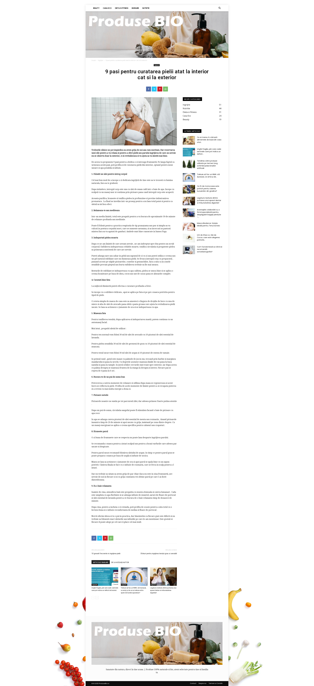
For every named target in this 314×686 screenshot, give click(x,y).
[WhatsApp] (165, 89)
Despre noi (202, 683)
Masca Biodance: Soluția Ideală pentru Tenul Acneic (208, 224)
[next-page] (96, 597)
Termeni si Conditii (215, 683)
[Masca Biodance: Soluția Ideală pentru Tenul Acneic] (189, 226)
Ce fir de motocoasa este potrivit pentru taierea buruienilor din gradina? (208, 188)
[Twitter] (154, 89)
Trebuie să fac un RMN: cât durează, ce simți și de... (208, 175)
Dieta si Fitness (121, 8)
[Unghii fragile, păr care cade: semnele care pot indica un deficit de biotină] (105, 576)
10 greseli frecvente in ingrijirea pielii (106, 553)
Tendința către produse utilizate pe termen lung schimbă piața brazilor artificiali (207, 164)
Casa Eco (107, 8)
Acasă (94, 60)
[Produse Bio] (157, 34)
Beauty (96, 8)
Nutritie (145, 8)
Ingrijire (135, 8)
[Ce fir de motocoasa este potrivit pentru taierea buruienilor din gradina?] (189, 189)
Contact (193, 683)
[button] (219, 8)
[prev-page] (93, 597)
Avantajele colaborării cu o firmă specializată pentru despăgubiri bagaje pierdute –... (209, 213)
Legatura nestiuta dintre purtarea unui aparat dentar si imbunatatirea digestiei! (163, 590)
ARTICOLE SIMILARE (100, 562)
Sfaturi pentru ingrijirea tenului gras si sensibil (159, 553)
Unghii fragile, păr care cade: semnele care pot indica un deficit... (209, 151)
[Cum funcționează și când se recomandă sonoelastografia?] (189, 250)
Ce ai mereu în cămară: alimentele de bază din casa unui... (209, 139)
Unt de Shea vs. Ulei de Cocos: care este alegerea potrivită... (208, 237)
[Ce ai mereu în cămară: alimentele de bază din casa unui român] (189, 140)
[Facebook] (148, 89)
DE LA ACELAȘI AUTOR (120, 562)
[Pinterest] (159, 89)
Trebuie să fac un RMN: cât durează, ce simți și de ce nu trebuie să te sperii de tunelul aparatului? (133, 590)
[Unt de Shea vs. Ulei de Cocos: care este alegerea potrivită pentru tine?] (189, 238)
